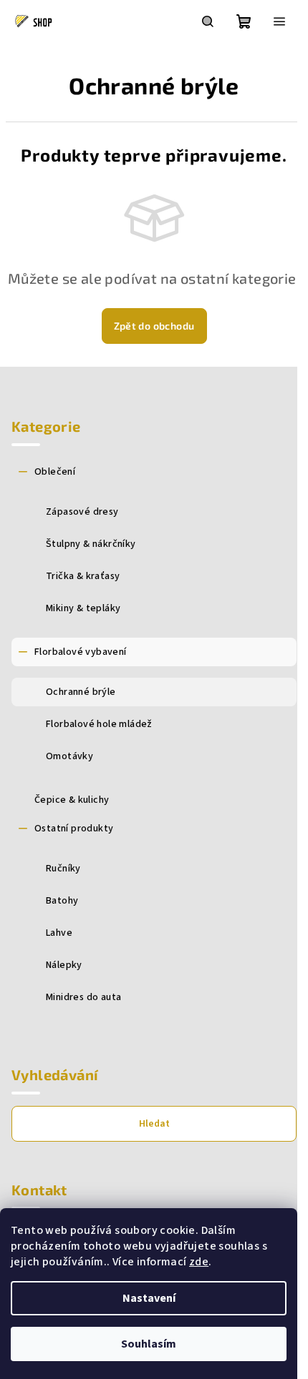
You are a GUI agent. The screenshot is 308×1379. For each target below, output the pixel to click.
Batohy (62, 901)
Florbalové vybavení (80, 652)
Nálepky (64, 965)
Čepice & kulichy (71, 800)
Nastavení (148, 1298)
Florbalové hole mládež (99, 724)
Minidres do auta (83, 997)
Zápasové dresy (82, 512)
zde (198, 1262)
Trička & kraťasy (83, 576)
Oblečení (54, 472)
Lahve (59, 933)
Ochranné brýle (81, 692)
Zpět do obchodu (154, 326)
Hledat (154, 1124)
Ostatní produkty (73, 828)
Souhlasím (148, 1344)
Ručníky (63, 868)
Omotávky (69, 756)
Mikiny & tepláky (83, 608)
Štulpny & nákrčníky (91, 544)
